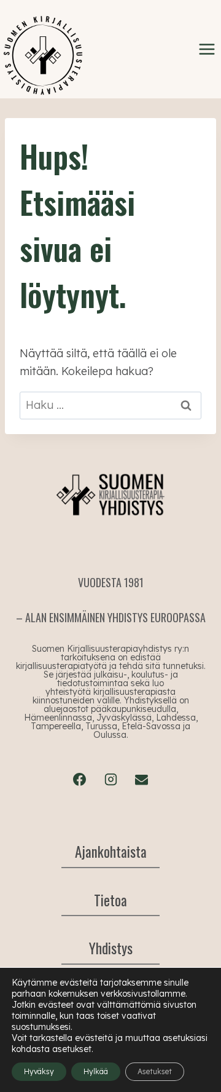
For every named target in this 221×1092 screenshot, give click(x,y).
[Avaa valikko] (206, 48)
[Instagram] (110, 779)
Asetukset (155, 1071)
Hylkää (95, 1071)
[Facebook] (80, 779)
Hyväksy (39, 1071)
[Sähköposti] (141, 779)
